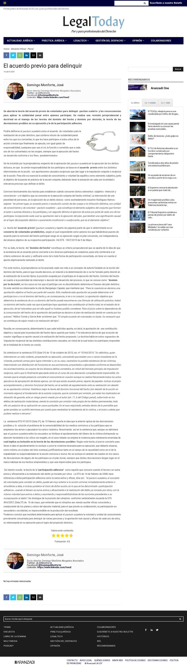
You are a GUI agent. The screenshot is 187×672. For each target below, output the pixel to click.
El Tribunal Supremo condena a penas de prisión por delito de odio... (162, 215)
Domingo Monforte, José (45, 85)
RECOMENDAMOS (106, 645)
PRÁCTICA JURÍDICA (60, 631)
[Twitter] (13, 55)
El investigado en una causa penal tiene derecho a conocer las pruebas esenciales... (163, 126)
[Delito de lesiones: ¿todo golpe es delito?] (137, 139)
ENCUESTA (9, 631)
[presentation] (135, 103)
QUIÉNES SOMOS (102, 660)
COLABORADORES (106, 626)
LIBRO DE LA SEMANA (15, 636)
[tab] (135, 103)
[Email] (33, 55)
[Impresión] (40, 55)
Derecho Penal (18, 49)
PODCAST (9, 645)
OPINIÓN (55, 645)
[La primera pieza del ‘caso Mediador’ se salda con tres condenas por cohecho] (137, 228)
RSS (99, 640)
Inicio (6, 49)
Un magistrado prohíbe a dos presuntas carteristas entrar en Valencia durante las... (162, 202)
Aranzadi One (160, 88)
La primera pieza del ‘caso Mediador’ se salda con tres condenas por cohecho (160, 227)
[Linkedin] (27, 55)
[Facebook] (6, 55)
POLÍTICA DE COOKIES (135, 660)
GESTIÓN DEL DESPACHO (63, 640)
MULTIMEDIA (10, 640)
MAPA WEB (117, 660)
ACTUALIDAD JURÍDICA (62, 626)
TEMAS (7, 626)
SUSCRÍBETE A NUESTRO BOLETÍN (115, 631)
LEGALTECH (56, 636)
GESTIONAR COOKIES (158, 660)
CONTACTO (72, 660)
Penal (30, 49)
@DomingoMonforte (48, 95)
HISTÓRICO (103, 636)
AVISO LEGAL (86, 660)
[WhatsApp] (20, 55)
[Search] (145, 3)
